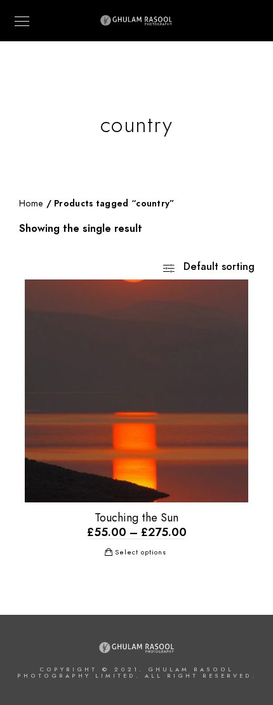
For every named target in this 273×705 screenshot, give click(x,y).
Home (31, 204)
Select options (140, 552)
